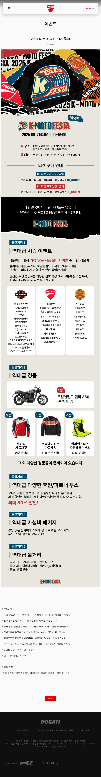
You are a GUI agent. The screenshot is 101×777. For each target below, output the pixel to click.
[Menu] (9, 8)
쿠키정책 (85, 730)
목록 (50, 698)
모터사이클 (90, 8)
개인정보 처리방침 (20, 730)
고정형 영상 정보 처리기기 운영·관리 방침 (54, 730)
